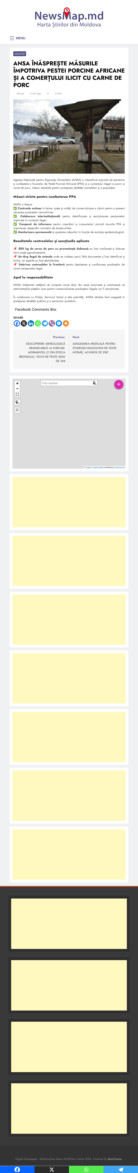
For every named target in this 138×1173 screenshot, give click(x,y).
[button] (17, 383)
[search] (66, 383)
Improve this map (119, 467)
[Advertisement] (69, 502)
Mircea (20, 93)
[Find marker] (17, 402)
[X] (24, 323)
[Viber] (52, 323)
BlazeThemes (115, 1159)
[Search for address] (17, 410)
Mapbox (89, 467)
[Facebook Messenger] (59, 323)
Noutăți (20, 54)
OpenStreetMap (98, 467)
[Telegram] (45, 323)
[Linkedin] (31, 323)
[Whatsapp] (38, 323)
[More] (66, 323)
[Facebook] (17, 323)
